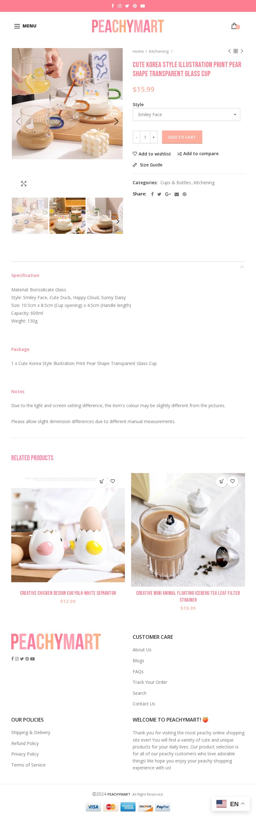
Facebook (113, 6)
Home (138, 51)
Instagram (119, 6)
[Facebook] (152, 194)
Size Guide (150, 165)
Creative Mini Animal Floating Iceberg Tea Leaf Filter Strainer (188, 596)
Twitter (127, 6)
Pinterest (135, 6)
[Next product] (242, 51)
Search (139, 693)
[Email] (177, 194)
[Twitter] (159, 194)
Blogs (138, 661)
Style (138, 104)
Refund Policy (25, 743)
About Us (142, 650)
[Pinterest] (184, 194)
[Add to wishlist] (112, 481)
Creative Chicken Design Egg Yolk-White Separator (68, 593)
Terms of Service (28, 765)
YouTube (143, 6)
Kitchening (159, 51)
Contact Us (144, 704)
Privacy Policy (25, 754)
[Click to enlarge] (24, 184)
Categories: (145, 182)
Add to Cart (182, 137)
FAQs (138, 671)
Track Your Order (150, 682)
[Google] (168, 194)
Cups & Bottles (175, 182)
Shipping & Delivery (30, 732)
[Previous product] (229, 51)
